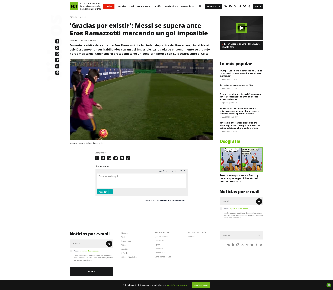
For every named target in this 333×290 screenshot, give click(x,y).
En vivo (108, 6)
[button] (241, 27)
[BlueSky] (244, 6)
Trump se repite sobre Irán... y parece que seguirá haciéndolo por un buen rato (239, 178)
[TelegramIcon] (240, 6)
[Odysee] (238, 245)
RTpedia (124, 253)
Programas (142, 6)
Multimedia (170, 6)
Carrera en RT (160, 252)
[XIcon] (235, 6)
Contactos (159, 240)
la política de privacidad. (239, 208)
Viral (131, 6)
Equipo (157, 244)
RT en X (91, 271)
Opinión (157, 6)
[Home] (74, 6)
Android (191, 236)
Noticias (122, 6)
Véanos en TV (213, 6)
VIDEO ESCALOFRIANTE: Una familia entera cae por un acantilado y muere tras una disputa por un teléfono (239, 111)
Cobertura (159, 248)
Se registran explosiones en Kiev (236, 85)
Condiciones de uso (163, 256)
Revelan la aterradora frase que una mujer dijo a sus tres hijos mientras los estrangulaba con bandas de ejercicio (240, 125)
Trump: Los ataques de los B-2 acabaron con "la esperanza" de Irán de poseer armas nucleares (240, 97)
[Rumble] (230, 6)
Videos (124, 245)
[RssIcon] (261, 245)
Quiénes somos (161, 236)
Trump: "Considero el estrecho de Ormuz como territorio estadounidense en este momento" (241, 73)
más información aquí (176, 285)
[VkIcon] (226, 6)
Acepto (236, 208)
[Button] (200, 6)
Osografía (230, 141)
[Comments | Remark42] (141, 186)
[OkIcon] (249, 6)
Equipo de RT (187, 6)
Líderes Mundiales (129, 257)
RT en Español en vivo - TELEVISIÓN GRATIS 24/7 (241, 45)
